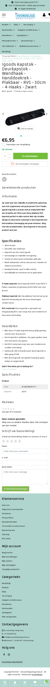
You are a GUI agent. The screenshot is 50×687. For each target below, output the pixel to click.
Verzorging (28, 24)
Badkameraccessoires (29, 46)
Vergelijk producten (10, 569)
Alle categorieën (9, 617)
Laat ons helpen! (9, 369)
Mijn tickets (7, 561)
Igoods (9, 91)
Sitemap (5, 534)
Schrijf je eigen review (24, 91)
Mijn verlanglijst (9, 565)
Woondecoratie (9, 41)
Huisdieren (7, 35)
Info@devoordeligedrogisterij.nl (16, 637)
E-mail (5, 457)
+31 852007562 (9, 634)
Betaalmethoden (9, 522)
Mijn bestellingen (9, 557)
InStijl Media (37, 675)
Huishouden (7, 30)
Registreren (7, 552)
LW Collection (8, 46)
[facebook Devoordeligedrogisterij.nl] (4, 654)
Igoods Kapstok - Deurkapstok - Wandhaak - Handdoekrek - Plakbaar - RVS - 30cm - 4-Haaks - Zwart (23, 58)
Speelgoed (21, 35)
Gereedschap (27, 41)
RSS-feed (6, 538)
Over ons (6, 505)
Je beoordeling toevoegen (15, 488)
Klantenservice (8, 530)
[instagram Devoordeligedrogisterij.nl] (9, 654)
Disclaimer (6, 513)
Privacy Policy (7, 518)
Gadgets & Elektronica (27, 30)
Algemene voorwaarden (12, 509)
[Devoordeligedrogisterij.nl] (25, 15)
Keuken (5, 24)
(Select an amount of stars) (24, 436)
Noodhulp (6, 51)
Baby (16, 24)
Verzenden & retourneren (13, 526)
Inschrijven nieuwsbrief (12, 662)
